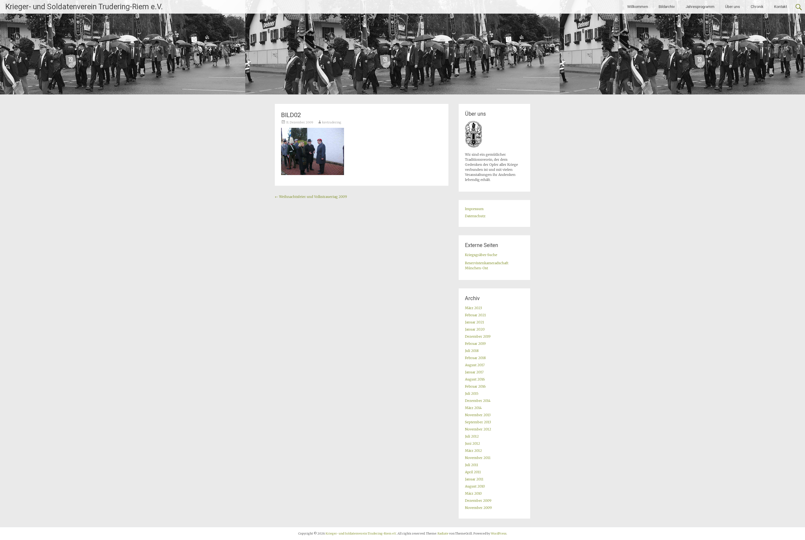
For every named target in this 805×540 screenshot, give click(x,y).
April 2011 (473, 472)
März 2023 (473, 308)
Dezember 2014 (478, 401)
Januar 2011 (474, 479)
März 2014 (473, 408)
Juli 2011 (471, 465)
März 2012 (473, 450)
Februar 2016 (475, 386)
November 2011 (478, 458)
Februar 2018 (475, 358)
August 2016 (475, 379)
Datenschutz (475, 216)
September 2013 (478, 422)
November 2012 (478, 429)
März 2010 (473, 493)
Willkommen (637, 6)
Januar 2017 (474, 372)
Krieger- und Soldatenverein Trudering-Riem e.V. (84, 6)
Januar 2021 (474, 322)
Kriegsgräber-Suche (481, 255)
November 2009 (478, 508)
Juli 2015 (471, 393)
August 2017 (475, 365)
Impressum (474, 209)
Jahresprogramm (700, 6)
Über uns (732, 6)
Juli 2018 (472, 351)
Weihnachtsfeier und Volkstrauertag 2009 (311, 197)
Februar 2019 (475, 343)
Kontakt (780, 6)
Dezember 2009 (478, 500)
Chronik (757, 6)
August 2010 (475, 486)
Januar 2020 (475, 329)
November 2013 (478, 415)
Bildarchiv (667, 6)
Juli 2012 (472, 436)
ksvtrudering (331, 122)
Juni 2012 (472, 443)
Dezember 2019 (478, 336)
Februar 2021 (475, 315)
